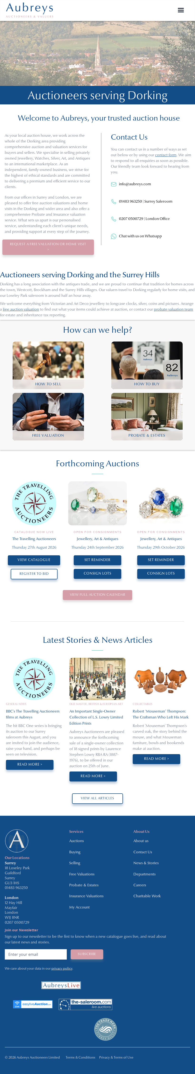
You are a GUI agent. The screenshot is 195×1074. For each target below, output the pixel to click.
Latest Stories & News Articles (97, 640)
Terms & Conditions (80, 1057)
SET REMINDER (97, 560)
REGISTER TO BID (34, 574)
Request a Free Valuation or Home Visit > (48, 247)
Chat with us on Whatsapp (140, 236)
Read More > (29, 764)
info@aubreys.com (135, 184)
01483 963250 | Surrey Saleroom (145, 202)
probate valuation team (173, 310)
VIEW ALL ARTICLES (97, 798)
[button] (181, 10)
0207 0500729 (17, 923)
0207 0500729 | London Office (144, 219)
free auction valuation (21, 310)
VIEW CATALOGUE (34, 560)
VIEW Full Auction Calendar (97, 595)
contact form (165, 155)
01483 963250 (16, 888)
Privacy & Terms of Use (116, 1057)
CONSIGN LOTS (97, 574)
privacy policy (61, 969)
